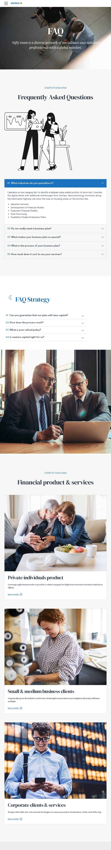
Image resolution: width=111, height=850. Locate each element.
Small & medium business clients (41, 691)
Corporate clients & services (37, 805)
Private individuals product (35, 577)
